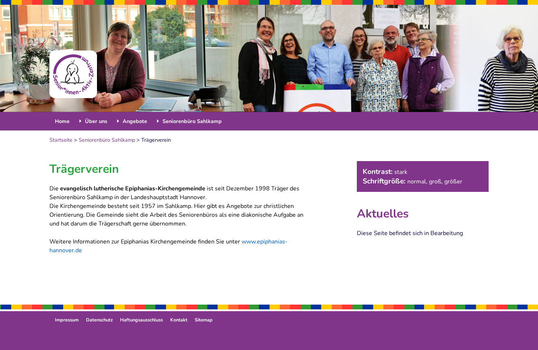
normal (416, 182)
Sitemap (204, 320)
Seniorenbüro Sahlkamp (107, 140)
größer (453, 182)
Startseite (60, 140)
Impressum (67, 320)
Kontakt (178, 320)
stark (400, 172)
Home (62, 121)
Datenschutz (99, 320)
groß (435, 182)
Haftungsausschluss (141, 320)
